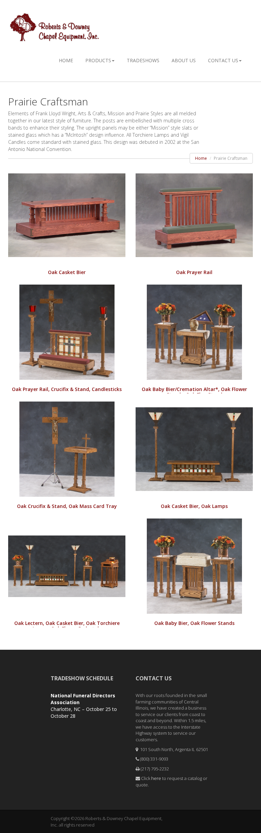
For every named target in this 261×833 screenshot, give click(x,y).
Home (66, 60)
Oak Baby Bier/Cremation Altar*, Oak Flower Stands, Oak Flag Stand (194, 392)
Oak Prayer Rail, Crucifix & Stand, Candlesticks (67, 389)
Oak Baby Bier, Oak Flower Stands (194, 623)
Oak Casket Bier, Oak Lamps (194, 506)
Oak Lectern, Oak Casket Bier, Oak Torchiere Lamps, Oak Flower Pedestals (67, 626)
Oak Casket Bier (67, 272)
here (156, 778)
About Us (184, 60)
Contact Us (223, 60)
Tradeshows (143, 60)
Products (98, 60)
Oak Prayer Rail (194, 272)
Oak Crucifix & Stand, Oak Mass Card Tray (67, 506)
